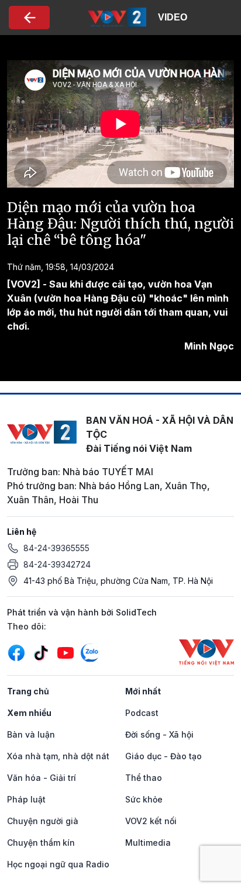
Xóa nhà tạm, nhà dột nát (58, 756)
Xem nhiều (29, 713)
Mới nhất (143, 691)
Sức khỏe (144, 799)
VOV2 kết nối (151, 821)
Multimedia (148, 843)
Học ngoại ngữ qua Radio (58, 864)
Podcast (142, 713)
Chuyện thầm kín (41, 843)
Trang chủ (28, 691)
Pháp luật (26, 799)
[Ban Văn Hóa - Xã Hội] (117, 16)
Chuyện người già (42, 821)
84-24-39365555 (56, 548)
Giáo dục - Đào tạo (163, 756)
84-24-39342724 (57, 564)
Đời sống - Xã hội (159, 734)
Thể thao (143, 778)
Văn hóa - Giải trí (41, 778)
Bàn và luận (31, 734)
